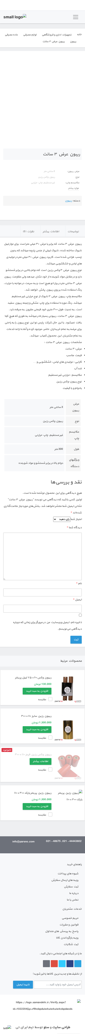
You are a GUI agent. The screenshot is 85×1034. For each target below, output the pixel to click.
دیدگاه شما (74, 527)
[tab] (75, 231)
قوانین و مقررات (69, 925)
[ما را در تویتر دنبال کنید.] (62, 963)
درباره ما (73, 893)
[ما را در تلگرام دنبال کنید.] (77, 963)
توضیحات (73, 231)
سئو (46, 1027)
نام (79, 583)
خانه (79, 34)
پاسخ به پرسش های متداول (61, 931)
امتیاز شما (76, 519)
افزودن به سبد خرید (37, 691)
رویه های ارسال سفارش (64, 880)
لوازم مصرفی (29, 35)
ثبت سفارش (71, 887)
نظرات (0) (28, 231)
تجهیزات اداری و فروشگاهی (56, 35)
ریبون (73, 41)
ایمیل (77, 600)
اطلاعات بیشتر (51, 231)
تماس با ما (72, 900)
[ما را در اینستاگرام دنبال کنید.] (46, 963)
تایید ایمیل (23, 984)
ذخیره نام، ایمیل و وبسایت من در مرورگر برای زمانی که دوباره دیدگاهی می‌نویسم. (47, 625)
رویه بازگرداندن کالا (67, 938)
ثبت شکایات (71, 944)
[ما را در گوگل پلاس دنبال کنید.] (54, 963)
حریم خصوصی (70, 918)
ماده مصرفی (11, 35)
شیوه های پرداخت (68, 873)
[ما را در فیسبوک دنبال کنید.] (69, 963)
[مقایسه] (4, 57)
